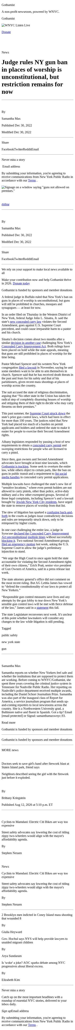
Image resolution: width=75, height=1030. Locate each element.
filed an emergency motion (18, 544)
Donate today (21, 283)
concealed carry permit (47, 445)
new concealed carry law (25, 321)
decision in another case (26, 342)
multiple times (36, 537)
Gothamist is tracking (15, 466)
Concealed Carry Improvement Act (24, 346)
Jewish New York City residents (36, 502)
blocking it (8, 540)
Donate (6, 32)
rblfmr (5, 204)
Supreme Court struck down (47, 413)
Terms (32, 180)
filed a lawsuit (27, 367)
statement (42, 607)
